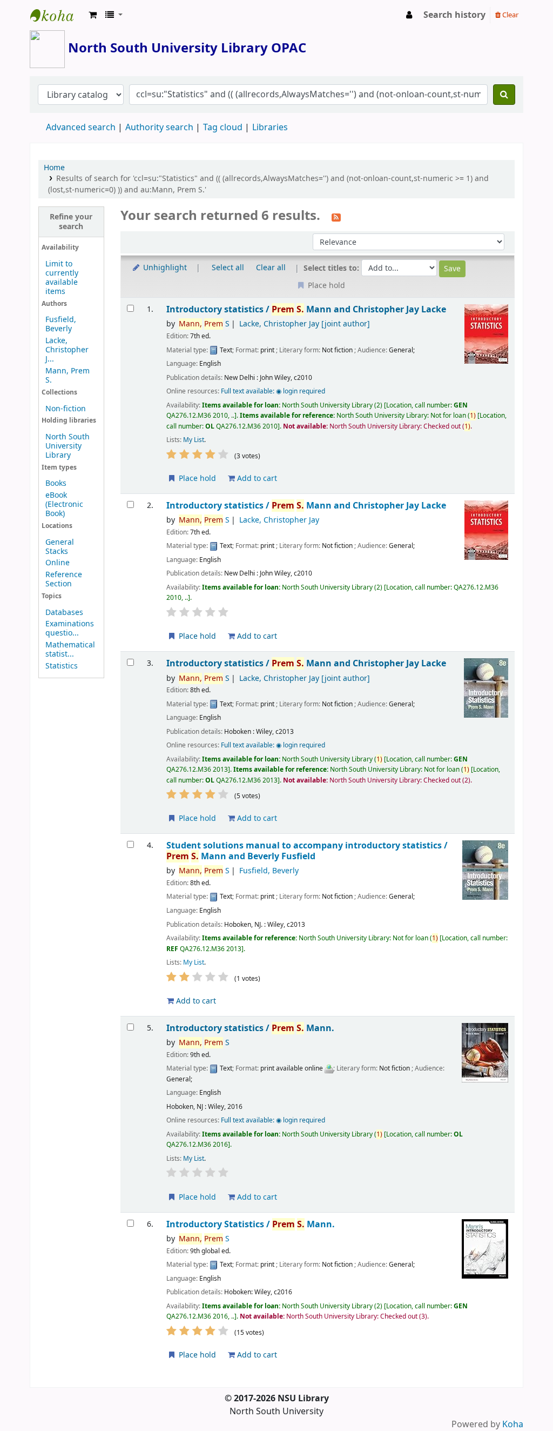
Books (55, 483)
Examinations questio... (69, 628)
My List (193, 440)
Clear (509, 15)
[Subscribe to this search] (336, 216)
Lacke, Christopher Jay (304, 324)
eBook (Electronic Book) (64, 504)
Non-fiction (65, 408)
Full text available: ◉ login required (273, 391)
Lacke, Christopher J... (67, 350)
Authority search (159, 127)
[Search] (504, 94)
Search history (454, 15)
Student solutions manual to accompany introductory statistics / (307, 850)
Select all (228, 267)
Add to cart (256, 478)
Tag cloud (222, 127)
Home (54, 167)
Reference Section (63, 579)
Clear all (271, 267)
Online (57, 563)
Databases (64, 612)
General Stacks (59, 547)
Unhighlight (164, 267)
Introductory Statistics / (250, 1224)
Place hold (196, 478)
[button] (92, 15)
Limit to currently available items (61, 277)
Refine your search (71, 221)
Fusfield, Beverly (60, 324)
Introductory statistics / (306, 309)
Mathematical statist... (70, 649)
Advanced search (81, 127)
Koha (512, 1424)
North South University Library (57, 15)
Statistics (61, 666)
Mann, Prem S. (67, 375)
